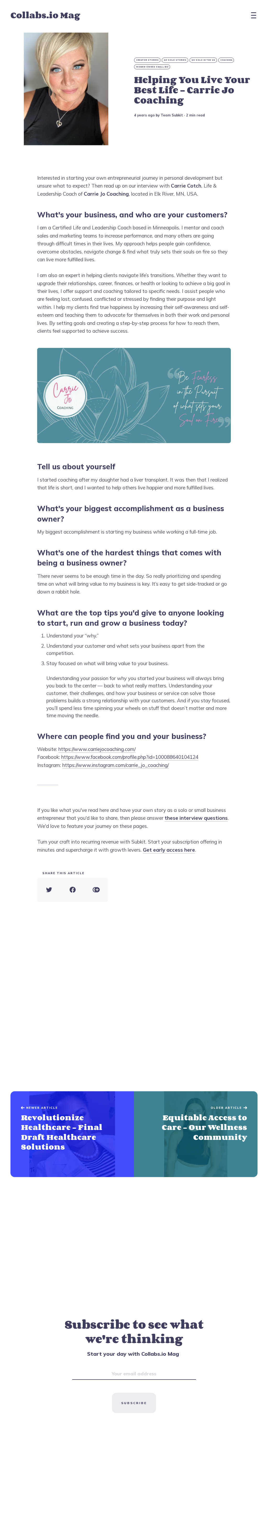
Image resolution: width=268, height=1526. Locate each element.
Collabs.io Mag (45, 15)
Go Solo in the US (203, 60)
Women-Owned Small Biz (152, 67)
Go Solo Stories (175, 60)
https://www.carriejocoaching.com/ (97, 749)
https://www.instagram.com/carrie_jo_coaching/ (115, 765)
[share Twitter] (49, 890)
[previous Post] (196, 1134)
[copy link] (96, 890)
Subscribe (134, 1403)
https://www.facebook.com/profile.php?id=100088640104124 (129, 757)
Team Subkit (172, 115)
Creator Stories (147, 60)
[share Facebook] (72, 890)
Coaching (226, 60)
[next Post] (72, 1134)
